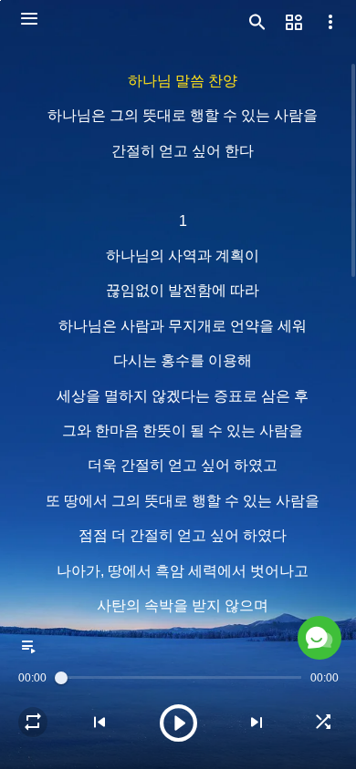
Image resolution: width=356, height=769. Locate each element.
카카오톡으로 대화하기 (162, 727)
